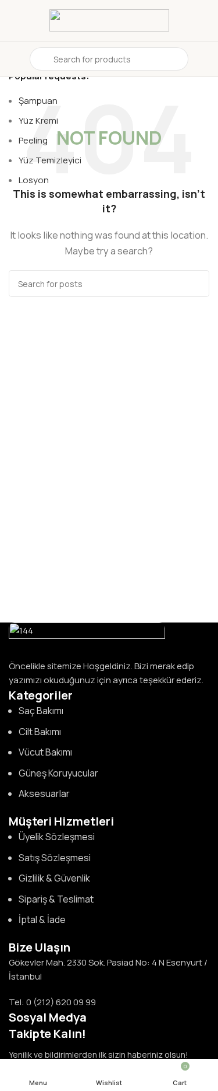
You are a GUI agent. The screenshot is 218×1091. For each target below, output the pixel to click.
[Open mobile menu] (13, 59)
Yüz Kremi (38, 120)
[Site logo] (109, 19)
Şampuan (38, 101)
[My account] (204, 59)
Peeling (33, 140)
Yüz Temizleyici (50, 160)
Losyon (34, 180)
